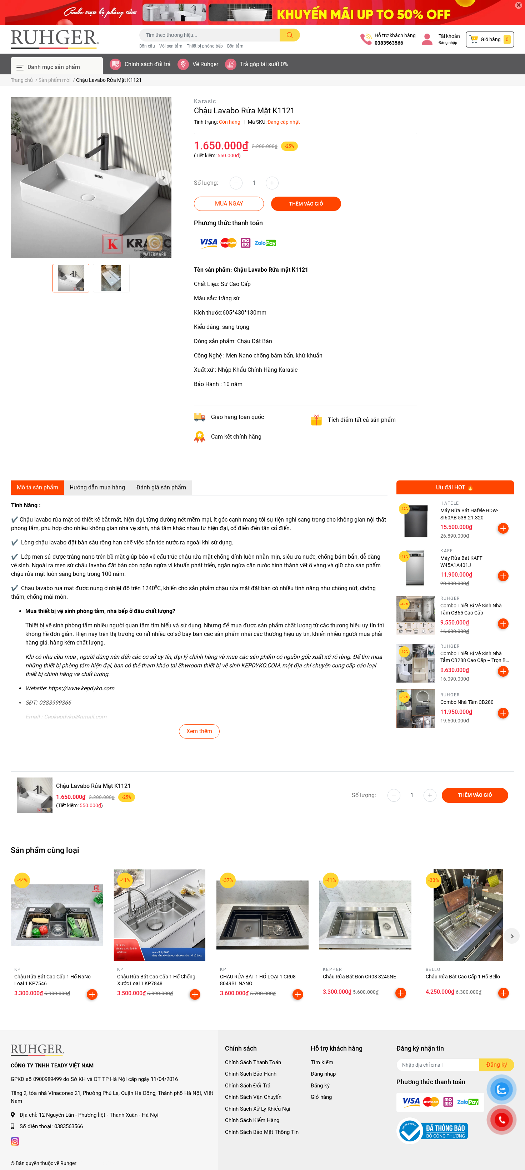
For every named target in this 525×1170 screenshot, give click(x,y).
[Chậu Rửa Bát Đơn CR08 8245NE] (365, 915)
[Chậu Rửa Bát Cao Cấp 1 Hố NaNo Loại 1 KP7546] (57, 915)
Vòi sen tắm (170, 46)
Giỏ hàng (321, 1097)
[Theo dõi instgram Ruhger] (15, 1141)
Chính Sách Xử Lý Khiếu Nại (257, 1109)
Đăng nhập (448, 42)
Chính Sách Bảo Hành (250, 1074)
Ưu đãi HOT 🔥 (455, 487)
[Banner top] (262, 12)
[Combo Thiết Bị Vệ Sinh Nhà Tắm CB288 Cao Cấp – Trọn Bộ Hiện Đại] (415, 663)
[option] (91, 177)
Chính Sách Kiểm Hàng (252, 1120)
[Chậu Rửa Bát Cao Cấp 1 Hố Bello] (468, 915)
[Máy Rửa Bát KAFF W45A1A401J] (415, 567)
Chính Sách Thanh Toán (253, 1062)
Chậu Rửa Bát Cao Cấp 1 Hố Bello (463, 976)
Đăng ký (320, 1085)
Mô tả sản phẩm (37, 487)
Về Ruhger (205, 64)
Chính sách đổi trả (148, 64)
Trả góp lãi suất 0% (264, 64)
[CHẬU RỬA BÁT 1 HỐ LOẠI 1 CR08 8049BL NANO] (262, 915)
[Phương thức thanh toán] (238, 243)
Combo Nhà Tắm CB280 (467, 702)
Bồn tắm (235, 46)
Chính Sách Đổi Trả (247, 1085)
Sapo (115, 1163)
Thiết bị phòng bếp (205, 46)
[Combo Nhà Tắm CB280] (415, 708)
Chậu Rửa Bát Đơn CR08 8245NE (359, 976)
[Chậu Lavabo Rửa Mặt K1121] (91, 177)
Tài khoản (449, 36)
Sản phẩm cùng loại (45, 850)
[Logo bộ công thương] (432, 1130)
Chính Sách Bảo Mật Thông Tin (262, 1132)
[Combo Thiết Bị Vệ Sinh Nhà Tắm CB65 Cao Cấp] (415, 615)
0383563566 (389, 43)
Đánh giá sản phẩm (161, 487)
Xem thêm (199, 731)
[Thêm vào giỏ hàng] (503, 528)
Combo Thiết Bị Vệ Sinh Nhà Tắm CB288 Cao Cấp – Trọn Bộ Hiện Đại (474, 660)
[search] (290, 35)
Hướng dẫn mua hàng (97, 487)
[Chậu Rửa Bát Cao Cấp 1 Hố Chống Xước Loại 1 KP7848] (160, 915)
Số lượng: (206, 182)
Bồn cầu (147, 46)
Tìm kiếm (322, 1062)
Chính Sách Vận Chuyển (253, 1097)
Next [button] (163, 178)
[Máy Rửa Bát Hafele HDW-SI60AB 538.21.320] (415, 520)
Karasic (205, 101)
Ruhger (68, 1163)
